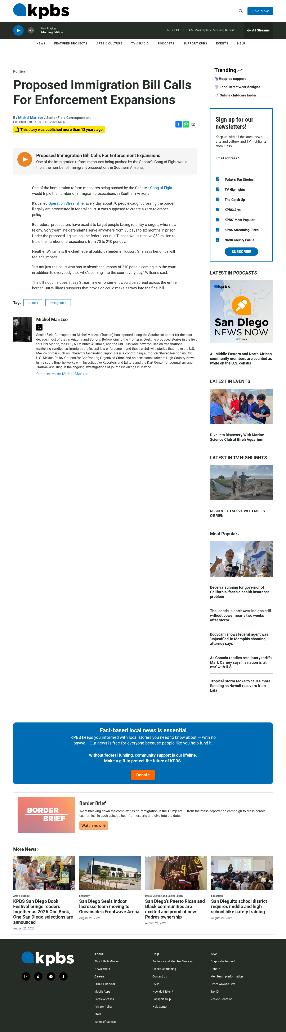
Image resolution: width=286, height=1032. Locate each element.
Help (241, 43)
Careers (99, 976)
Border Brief (92, 803)
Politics (19, 71)
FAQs (155, 984)
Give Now (260, 10)
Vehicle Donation (221, 999)
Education (217, 896)
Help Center (159, 1006)
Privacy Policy (103, 1006)
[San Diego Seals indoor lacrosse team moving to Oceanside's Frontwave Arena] (110, 873)
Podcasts (166, 43)
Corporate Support (223, 961)
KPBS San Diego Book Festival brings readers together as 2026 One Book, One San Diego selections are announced (43, 912)
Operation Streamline (66, 203)
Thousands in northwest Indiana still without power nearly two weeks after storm (240, 615)
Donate (143, 774)
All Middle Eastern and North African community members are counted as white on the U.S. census (241, 358)
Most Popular (223, 533)
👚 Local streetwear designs (237, 87)
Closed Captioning (164, 969)
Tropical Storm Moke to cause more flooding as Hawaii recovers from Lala (240, 685)
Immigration (58, 303)
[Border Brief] (46, 815)
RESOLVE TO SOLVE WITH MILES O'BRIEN (237, 513)
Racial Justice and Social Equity (164, 896)
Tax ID (215, 991)
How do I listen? (162, 991)
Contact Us (159, 976)
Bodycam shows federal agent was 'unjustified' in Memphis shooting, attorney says (239, 639)
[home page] (41, 11)
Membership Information (227, 976)
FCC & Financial (104, 984)
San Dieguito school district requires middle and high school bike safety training (239, 906)
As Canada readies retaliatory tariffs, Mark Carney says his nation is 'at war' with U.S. (241, 662)
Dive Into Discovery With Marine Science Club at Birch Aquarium (237, 437)
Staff (97, 1014)
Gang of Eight (161, 188)
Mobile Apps (102, 991)
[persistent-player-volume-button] (31, 30)
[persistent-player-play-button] (18, 30)
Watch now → (93, 825)
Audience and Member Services (172, 961)
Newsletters (102, 969)
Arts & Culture (109, 43)
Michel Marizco (30, 118)
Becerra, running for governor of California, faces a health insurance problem (240, 592)
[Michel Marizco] (22, 329)
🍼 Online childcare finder (235, 95)
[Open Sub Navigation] (48, 43)
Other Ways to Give (223, 984)
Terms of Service (105, 1021)
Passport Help (161, 999)
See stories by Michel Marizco (62, 373)
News (40, 43)
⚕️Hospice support (230, 79)
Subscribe (241, 251)
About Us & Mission (107, 961)
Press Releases (104, 999)
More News (24, 849)
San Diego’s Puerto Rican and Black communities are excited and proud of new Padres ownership (175, 909)
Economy (84, 896)
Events (222, 43)
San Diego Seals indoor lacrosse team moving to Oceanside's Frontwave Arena (109, 906)
